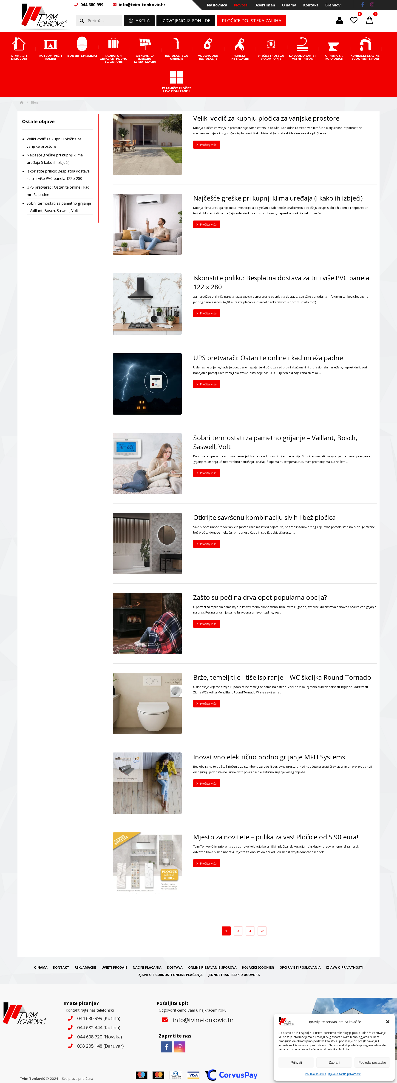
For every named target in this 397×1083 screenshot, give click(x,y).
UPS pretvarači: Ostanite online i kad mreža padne (58, 191)
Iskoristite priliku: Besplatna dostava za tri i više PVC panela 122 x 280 (58, 175)
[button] (388, 1021)
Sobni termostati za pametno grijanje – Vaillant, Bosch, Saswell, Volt (59, 207)
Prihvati (296, 1062)
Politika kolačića (315, 1074)
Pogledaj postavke (372, 1062)
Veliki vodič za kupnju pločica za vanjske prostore (54, 142)
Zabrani (334, 1062)
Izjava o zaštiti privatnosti (344, 1074)
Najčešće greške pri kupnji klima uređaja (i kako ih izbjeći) (55, 159)
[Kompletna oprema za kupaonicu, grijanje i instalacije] (45, 17)
